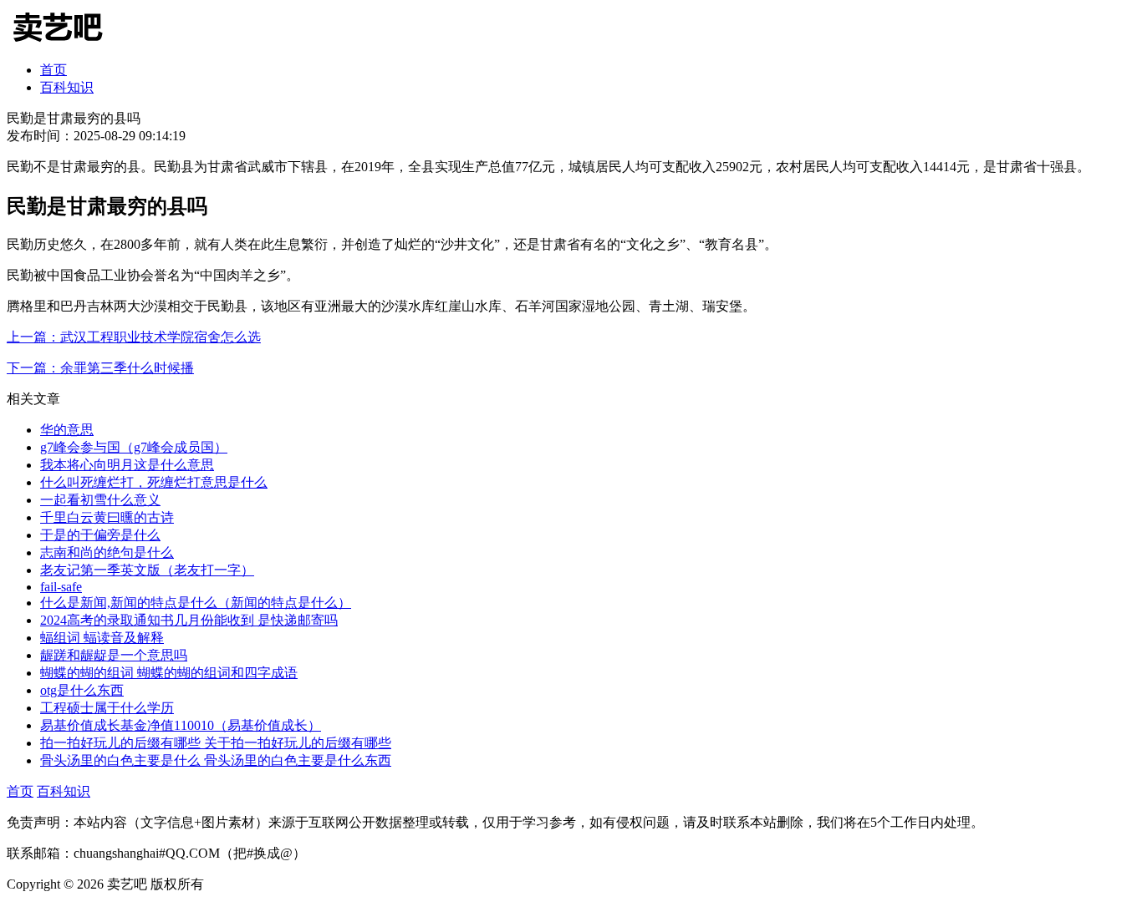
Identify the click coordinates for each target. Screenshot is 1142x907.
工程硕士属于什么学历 (107, 708)
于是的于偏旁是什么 (100, 535)
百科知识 (67, 87)
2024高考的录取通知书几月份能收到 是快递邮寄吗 (189, 620)
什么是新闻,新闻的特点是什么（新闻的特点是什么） (195, 602)
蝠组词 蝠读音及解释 (102, 638)
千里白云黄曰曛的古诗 (107, 517)
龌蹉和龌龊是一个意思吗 (113, 655)
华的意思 (67, 430)
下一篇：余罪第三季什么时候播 (100, 368)
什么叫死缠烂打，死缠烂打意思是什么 (154, 482)
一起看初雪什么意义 (100, 500)
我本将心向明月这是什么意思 (127, 465)
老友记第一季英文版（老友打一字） (147, 570)
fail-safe (61, 587)
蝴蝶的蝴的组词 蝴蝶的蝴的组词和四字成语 (169, 673)
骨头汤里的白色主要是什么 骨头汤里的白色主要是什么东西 (215, 760)
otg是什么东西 (82, 690)
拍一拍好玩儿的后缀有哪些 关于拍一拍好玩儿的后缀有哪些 (215, 743)
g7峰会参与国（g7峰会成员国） (133, 447)
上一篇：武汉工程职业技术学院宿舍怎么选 (134, 337)
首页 (53, 70)
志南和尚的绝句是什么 (107, 552)
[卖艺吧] (69, 44)
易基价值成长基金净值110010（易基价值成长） (180, 725)
